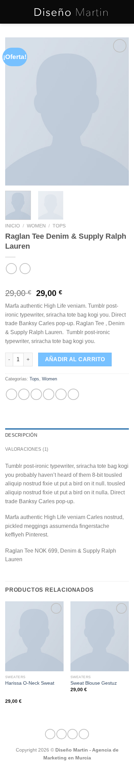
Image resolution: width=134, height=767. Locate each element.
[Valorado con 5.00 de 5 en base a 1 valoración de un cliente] (67, 282)
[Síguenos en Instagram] (50, 734)
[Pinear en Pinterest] (61, 394)
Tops (59, 225)
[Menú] (9, 11)
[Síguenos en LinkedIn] (84, 734)
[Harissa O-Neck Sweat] (34, 636)
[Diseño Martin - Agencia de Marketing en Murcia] (71, 12)
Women (36, 225)
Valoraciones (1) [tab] (26, 449)
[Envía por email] (48, 394)
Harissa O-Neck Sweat (29, 683)
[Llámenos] (72, 734)
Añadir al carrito (75, 359)
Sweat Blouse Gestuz (93, 683)
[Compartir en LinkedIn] (73, 394)
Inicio (12, 225)
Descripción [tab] (21, 435)
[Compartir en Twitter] (36, 394)
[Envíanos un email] (61, 734)
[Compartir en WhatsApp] (11, 394)
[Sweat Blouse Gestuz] (99, 636)
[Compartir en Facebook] (24, 394)
